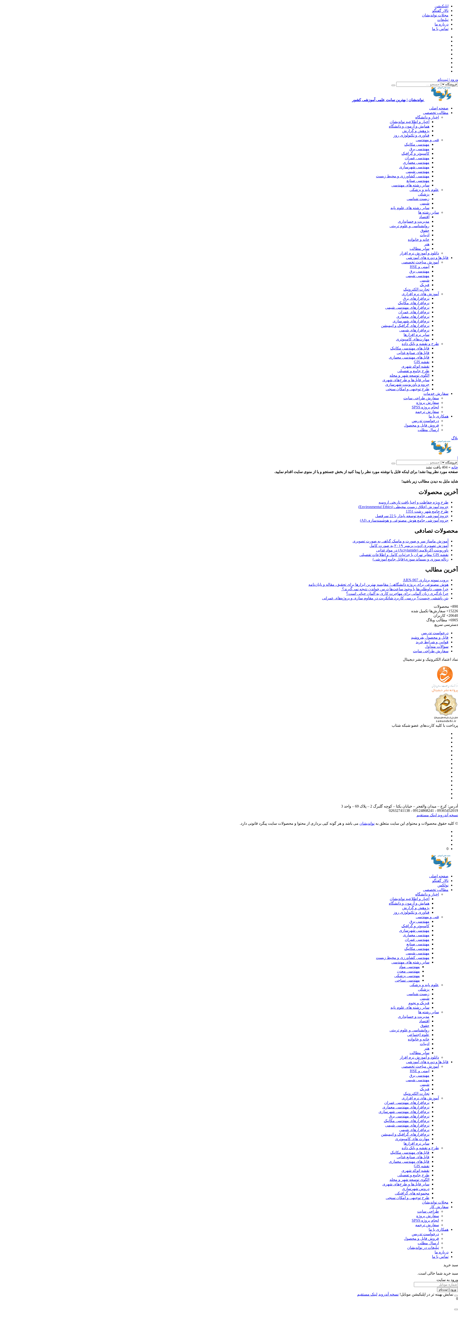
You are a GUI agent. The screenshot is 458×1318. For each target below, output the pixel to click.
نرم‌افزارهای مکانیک (413, 303)
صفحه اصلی (438, 108)
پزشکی (423, 194)
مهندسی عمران (417, 158)
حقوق (424, 230)
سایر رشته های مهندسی (410, 185)
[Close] (456, 1295)
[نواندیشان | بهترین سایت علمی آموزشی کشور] (441, 453)
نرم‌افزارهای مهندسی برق (409, 1116)
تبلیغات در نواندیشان (423, 1248)
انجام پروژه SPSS (425, 407)
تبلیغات (442, 20)
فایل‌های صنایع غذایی (413, 353)
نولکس (442, 885)
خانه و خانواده (418, 239)
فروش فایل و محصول (421, 425)
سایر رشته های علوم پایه (409, 208)
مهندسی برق (419, 149)
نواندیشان (367, 823)
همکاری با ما (438, 416)
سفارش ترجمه (427, 412)
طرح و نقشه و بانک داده (420, 344)
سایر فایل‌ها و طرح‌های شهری (405, 380)
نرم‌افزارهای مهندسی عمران (406, 1103)
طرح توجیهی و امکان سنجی (407, 389)
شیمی (424, 203)
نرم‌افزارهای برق (416, 298)
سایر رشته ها (428, 212)
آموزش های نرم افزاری (420, 294)
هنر (426, 244)
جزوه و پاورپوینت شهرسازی (407, 384)
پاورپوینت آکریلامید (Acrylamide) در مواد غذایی (412, 550)
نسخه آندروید (447, 815)
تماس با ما (440, 29)
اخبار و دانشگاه (427, 117)
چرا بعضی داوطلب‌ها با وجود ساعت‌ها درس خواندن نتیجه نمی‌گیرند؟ (394, 589)
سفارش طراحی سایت (421, 398)
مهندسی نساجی (407, 980)
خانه (454, 467)
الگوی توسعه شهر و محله (409, 375)
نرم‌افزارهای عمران (413, 312)
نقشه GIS (421, 362)
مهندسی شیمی (417, 172)
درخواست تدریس (425, 421)
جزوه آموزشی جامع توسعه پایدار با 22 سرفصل (411, 516)
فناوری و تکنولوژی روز (411, 135)
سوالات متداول (436, 646)
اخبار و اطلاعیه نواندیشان (409, 122)
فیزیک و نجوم (418, 1003)
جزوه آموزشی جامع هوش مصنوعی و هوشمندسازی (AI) (404, 520)
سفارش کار (439, 1207)
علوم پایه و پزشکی (424, 190)
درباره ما (441, 24)
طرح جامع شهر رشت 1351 (427, 511)
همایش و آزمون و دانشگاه (409, 126)
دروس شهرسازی (415, 1189)
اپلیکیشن (441, 6)
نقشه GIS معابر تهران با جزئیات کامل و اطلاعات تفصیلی (403, 555)
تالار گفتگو (440, 11)
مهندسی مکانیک (416, 144)
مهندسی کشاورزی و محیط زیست (402, 176)
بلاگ (454, 438)
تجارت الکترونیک (416, 289)
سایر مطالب (419, 249)
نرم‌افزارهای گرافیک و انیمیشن (405, 326)
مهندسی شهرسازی (414, 167)
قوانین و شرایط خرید (432, 642)
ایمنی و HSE (419, 267)
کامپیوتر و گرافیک (415, 153)
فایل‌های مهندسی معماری (409, 357)
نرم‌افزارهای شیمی (414, 330)
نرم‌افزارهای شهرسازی (411, 321)
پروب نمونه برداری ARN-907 (425, 580)
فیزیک (424, 285)
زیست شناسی (418, 199)
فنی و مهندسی (427, 140)
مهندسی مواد (409, 967)
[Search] (393, 85)
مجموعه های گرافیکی (412, 1193)
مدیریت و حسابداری (413, 221)
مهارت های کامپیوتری (412, 1139)
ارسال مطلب (428, 430)
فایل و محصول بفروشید (429, 637)
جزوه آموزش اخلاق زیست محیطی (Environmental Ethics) (403, 507)
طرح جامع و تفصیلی (413, 371)
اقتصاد (424, 217)
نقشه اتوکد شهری (415, 366)
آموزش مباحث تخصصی (420, 262)
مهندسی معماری (416, 162)
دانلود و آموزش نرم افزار (419, 253)
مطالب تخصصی (435, 113)
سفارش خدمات (435, 393)
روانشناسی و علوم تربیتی (409, 226)
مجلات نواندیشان (435, 15)
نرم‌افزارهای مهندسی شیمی (407, 307)
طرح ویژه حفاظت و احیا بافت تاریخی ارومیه (413, 502)
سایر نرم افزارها (416, 335)
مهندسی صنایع (417, 181)
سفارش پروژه (427, 403)
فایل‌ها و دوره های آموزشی (427, 258)
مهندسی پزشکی (407, 976)
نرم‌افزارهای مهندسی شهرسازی (404, 1112)
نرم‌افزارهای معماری (412, 316)
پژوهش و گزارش (415, 131)
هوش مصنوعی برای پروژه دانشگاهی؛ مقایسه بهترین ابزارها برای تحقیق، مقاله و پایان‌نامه (378, 584)
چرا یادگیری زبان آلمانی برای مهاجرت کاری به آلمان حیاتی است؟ (397, 594)
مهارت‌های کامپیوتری (412, 339)
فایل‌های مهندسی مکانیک (409, 348)
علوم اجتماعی (418, 1035)
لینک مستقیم (426, 815)
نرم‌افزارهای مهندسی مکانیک (406, 1121)
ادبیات (424, 235)
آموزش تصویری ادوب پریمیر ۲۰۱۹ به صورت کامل (409, 546)
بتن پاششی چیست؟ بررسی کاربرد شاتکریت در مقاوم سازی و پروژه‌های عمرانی (385, 598)
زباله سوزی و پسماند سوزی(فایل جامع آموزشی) (410, 559)
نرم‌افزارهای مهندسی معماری (405, 1107)
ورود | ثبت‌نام (447, 79)
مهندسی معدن (408, 971)
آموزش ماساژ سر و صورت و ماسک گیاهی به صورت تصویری (400, 541)
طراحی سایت (428, 1211)
